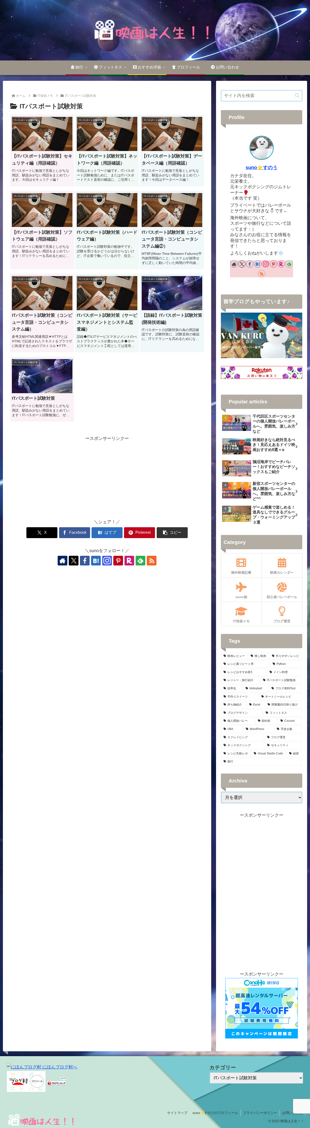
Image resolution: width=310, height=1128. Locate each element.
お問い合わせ (292, 1113)
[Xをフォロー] (73, 560)
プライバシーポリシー (260, 1113)
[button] (172, 532)
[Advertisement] (107, 476)
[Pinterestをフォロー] (118, 560)
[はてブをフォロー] (96, 560)
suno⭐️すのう (262, 167)
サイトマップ (177, 1113)
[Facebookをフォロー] (85, 560)
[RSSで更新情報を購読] (151, 560)
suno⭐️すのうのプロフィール (215, 1113)
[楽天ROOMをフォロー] (129, 560)
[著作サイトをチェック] (62, 560)
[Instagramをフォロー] (107, 560)
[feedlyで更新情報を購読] (140, 560)
